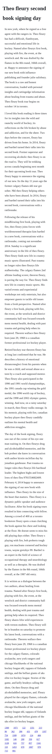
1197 (44, 731)
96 (6, 731)
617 (38, 739)
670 (22, 747)
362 (13, 731)
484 (39, 735)
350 (30, 739)
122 (23, 728)
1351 (32, 728)
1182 (7, 739)
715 (6, 751)
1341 (39, 743)
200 (22, 739)
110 (6, 747)
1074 (23, 735)
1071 (15, 728)
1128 (7, 743)
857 (30, 743)
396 (20, 731)
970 (39, 747)
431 (28, 731)
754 (6, 735)
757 (22, 743)
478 (36, 731)
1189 (14, 735)
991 (14, 751)
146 (15, 739)
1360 (7, 728)
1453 (14, 747)
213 (40, 728)
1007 (31, 747)
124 (31, 735)
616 (15, 743)
